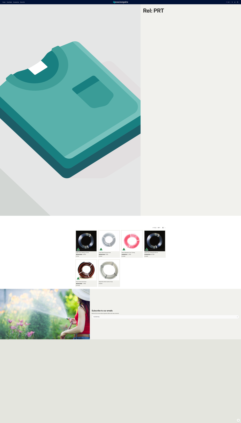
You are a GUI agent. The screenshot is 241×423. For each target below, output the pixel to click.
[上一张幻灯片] (78, 241)
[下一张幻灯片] (95, 241)
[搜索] (232, 2)
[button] (159, 227)
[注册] (237, 317)
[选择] (94, 249)
